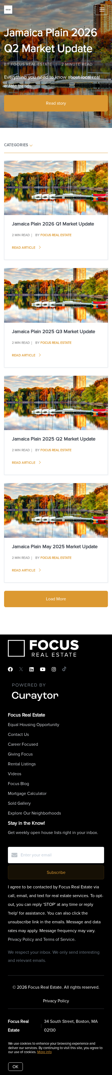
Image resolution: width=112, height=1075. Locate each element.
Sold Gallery (19, 803)
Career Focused (23, 744)
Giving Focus (20, 754)
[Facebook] (10, 669)
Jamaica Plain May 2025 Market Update (55, 546)
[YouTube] (42, 669)
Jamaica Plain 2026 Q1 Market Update (53, 223)
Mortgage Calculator (27, 793)
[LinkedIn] (31, 669)
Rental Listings (22, 764)
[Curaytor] (35, 701)
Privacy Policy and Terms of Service (41, 939)
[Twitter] (21, 669)
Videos (14, 774)
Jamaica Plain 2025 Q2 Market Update (53, 438)
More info (44, 1052)
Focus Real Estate (56, 235)
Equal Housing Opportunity (33, 724)
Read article (24, 247)
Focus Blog (18, 783)
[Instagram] (54, 669)
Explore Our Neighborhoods (34, 813)
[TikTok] (64, 669)
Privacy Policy (56, 1001)
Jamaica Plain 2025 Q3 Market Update (53, 331)
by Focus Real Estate (28, 64)
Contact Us (18, 734)
